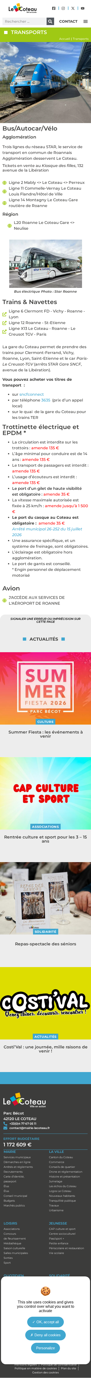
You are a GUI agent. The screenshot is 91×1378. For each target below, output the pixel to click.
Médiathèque (12, 1243)
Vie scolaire (56, 1253)
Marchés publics (14, 1205)
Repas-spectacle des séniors (45, 944)
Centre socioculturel (62, 1233)
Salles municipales (16, 1253)
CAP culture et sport (62, 1229)
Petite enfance (58, 1243)
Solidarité (46, 932)
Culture (45, 722)
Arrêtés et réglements (18, 1167)
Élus (6, 1186)
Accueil (64, 39)
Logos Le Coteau (60, 1191)
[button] (86, 21)
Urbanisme (56, 1210)
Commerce (56, 1162)
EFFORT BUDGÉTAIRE (21, 1139)
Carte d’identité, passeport (14, 1179)
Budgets (9, 1200)
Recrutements (13, 1171)
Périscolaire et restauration (66, 1248)
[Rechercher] (50, 21)
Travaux (54, 1205)
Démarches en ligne (17, 1162)
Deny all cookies (47, 1335)
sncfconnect (31, 394)
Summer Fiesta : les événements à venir (45, 734)
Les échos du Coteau (62, 1186)
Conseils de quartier (62, 1167)
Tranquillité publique (62, 1200)
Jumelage (55, 1181)
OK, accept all (47, 1322)
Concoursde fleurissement (15, 1236)
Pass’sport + (56, 1238)
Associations (45, 827)
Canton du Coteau (61, 1157)
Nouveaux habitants (62, 1196)
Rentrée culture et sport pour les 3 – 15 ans (45, 839)
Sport (7, 1262)
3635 (45, 400)
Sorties (8, 1258)
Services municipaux (17, 1157)
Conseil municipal (15, 1196)
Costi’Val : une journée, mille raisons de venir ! (46, 1049)
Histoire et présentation (64, 1176)
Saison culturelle (14, 1248)
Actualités (45, 1037)
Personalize (45, 1348)
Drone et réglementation (65, 1171)
